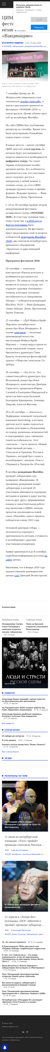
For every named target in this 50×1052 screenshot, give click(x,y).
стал (16, 575)
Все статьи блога (10, 751)
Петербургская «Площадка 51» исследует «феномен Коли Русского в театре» (22, 1000)
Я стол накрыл (9, 740)
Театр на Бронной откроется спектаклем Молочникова (37, 627)
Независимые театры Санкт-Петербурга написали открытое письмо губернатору (12, 628)
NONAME (7, 46)
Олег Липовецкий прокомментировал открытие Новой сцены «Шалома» (20, 975)
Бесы (43, 854)
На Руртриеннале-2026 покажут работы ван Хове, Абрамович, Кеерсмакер (23, 708)
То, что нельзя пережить (14, 942)
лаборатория (17, 46)
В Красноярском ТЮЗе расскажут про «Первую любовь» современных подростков (23, 947)
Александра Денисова (20, 930)
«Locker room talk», (31, 101)
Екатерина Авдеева (12, 42)
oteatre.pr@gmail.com (10, 1027)
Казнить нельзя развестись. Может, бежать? (23, 744)
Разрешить (41, 18)
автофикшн (16, 854)
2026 (8, 854)
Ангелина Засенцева (31, 854)
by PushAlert (21, 21)
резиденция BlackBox (34, 46)
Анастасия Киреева (19, 850)
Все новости (8, 723)
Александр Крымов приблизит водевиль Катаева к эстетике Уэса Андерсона (21, 715)
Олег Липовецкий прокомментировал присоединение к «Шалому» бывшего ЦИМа (23, 992)
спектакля (20, 332)
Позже (27, 18)
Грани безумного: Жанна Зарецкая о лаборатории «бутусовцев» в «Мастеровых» (23, 966)
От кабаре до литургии (13, 736)
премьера (42, 934)
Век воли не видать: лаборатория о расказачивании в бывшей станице (19, 983)
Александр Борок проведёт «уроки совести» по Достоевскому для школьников (23, 700)
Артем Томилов (18, 934)
